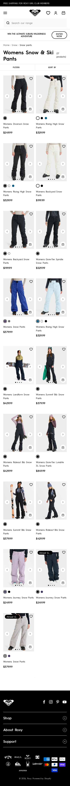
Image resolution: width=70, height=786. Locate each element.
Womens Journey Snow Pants (18, 597)
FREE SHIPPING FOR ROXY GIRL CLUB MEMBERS (26, 3)
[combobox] (38, 22)
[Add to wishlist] (31, 78)
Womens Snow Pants (14, 326)
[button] (5, 13)
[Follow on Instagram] (51, 702)
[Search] (6, 22)
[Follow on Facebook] (44, 702)
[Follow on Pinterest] (58, 702)
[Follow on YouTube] (64, 702)
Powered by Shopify (42, 778)
